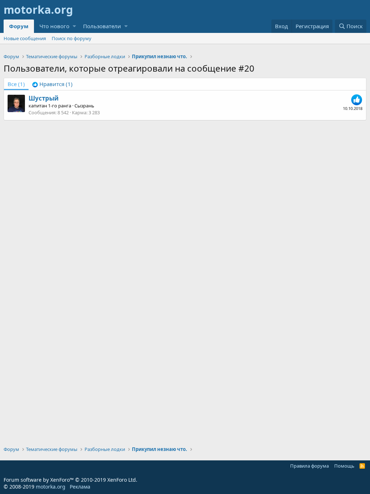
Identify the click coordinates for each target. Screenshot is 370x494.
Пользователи (102, 26)
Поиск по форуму (71, 38)
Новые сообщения (25, 38)
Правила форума (309, 466)
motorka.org (50, 486)
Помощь (344, 466)
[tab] (52, 84)
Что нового (54, 26)
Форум (19, 26)
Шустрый (44, 98)
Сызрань (84, 105)
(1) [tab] (16, 84)
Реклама (80, 486)
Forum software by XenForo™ (70, 479)
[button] (74, 26)
